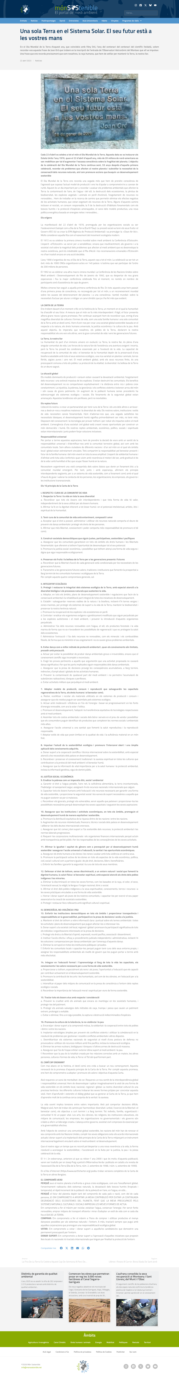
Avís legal (47, 1351)
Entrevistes (74, 20)
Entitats (23, 20)
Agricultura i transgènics (38, 1342)
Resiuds (135, 1342)
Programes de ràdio (130, 20)
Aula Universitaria (90, 20)
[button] (61, 1248)
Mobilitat (110, 1342)
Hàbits (104, 20)
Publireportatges (49, 20)
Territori (147, 1342)
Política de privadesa (82, 1351)
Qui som (132, 1351)
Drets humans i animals (80, 1342)
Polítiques (123, 1342)
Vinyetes (114, 20)
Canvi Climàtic (60, 1342)
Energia (98, 1342)
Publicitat (121, 1351)
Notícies (34, 20)
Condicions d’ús (62, 1351)
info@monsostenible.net (31, 1367)
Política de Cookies (104, 1351)
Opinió (62, 20)
